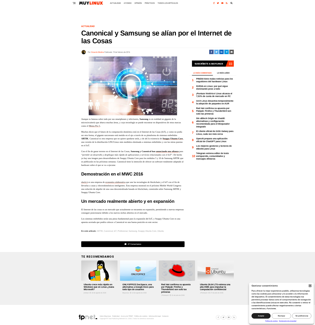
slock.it (84, 182)
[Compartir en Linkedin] (221, 52)
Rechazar (281, 316)
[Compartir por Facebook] (211, 52)
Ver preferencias (301, 316)
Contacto (165, 316)
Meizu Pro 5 (94, 126)
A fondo (128, 3)
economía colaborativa (115, 182)
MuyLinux (125, 293)
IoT (115, 231)
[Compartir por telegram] (226, 52)
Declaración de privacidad (287, 321)
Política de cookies (271, 321)
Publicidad (115, 316)
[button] (310, 285)
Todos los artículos (168, 3)
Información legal (155, 316)
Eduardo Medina (97, 52)
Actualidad (115, 3)
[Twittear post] (216, 52)
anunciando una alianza (167, 151)
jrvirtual (86, 293)
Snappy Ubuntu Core (173, 138)
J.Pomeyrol (165, 295)
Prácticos (150, 3)
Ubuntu (160, 231)
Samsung (133, 231)
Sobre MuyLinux (105, 316)
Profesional (123, 231)
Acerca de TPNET (127, 316)
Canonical (108, 231)
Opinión (138, 3)
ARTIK (100, 231)
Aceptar (261, 316)
